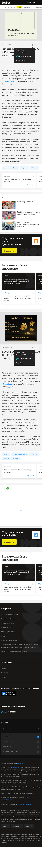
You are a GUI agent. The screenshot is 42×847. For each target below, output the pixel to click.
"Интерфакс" (7, 384)
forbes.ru (20, 763)
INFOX (28, 826)
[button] (39, 2)
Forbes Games (13, 7)
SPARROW (16, 826)
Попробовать (20, 60)
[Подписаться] (38, 728)
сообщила (9, 81)
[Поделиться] (36, 45)
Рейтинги (28, 7)
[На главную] (6, 3)
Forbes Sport (7, 293)
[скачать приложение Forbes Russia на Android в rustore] (8, 693)
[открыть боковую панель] (34, 2)
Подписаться (9, 251)
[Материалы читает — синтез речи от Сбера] (32, 45)
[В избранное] (39, 45)
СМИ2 (4, 826)
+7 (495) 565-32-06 (25, 804)
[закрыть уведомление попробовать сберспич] (32, 51)
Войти (29, 3)
